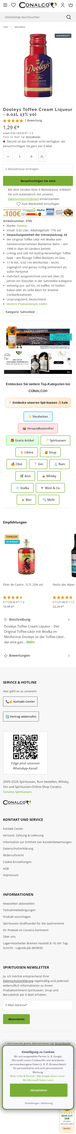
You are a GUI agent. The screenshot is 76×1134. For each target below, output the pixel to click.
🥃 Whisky (49, 476)
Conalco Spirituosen (17, 792)
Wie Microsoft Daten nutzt (38, 1080)
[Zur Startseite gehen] (38, 5)
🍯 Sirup (50, 452)
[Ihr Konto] (63, 5)
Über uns (9, 936)
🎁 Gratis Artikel (22, 440)
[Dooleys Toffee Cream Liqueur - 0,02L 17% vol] (38, 66)
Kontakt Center (13, 829)
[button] (67, 1113)
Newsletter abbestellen (19, 903)
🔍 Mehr (49, 500)
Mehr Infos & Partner (22, 1076)
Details (66, 1128)
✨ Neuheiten (38, 416)
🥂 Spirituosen (55, 440)
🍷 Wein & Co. (50, 488)
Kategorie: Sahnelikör (20, 312)
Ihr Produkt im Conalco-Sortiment (25, 930)
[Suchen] (68, 17)
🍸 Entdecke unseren (38, 402)
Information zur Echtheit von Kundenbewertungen (37, 842)
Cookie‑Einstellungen (17, 862)
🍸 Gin (38, 464)
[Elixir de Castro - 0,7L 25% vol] (26, 555)
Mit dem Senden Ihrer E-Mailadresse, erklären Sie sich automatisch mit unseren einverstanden (39, 194)
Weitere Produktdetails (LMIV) (27, 304)
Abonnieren (16, 1019)
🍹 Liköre (26, 452)
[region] (38, 66)
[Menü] (5, 5)
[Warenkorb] (71, 5)
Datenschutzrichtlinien (23, 199)
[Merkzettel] (13, 5)
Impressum (10, 875)
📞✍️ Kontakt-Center (20, 701)
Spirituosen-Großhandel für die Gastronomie (33, 923)
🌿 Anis (25, 476)
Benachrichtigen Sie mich (38, 181)
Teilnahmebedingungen (19, 910)
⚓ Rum (59, 464)
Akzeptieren (38, 1090)
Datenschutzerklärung (18, 848)
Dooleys (22, 226)
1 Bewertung (33, 120)
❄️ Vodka (22, 488)
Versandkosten (33, 136)
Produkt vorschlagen (17, 917)
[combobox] (30, 17)
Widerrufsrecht (13, 855)
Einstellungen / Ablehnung (39, 1103)
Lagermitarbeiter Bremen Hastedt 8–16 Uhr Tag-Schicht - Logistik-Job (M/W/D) (36, 945)
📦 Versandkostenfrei (38, 428)
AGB (6, 868)
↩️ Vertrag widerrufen (21, 716)
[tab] (37, 631)
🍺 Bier (26, 500)
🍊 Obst (16, 464)
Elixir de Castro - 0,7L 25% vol (23, 584)
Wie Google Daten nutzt (51, 1076)
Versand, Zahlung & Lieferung (23, 835)
